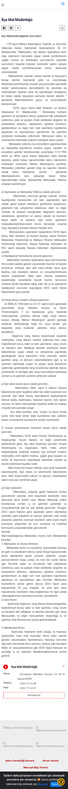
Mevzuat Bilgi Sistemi (35, 767)
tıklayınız (43, 784)
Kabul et (56, 784)
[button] (34, 667)
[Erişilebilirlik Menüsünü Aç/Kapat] (61, 782)
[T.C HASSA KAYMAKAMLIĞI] (17, 4)
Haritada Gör (34, 695)
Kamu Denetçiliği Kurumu (19, 760)
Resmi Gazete (51, 760)
